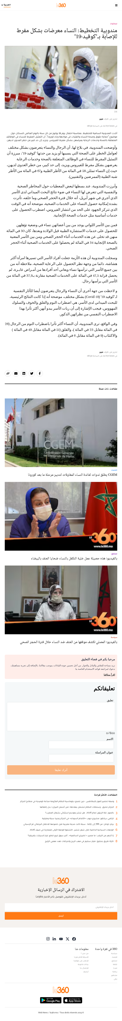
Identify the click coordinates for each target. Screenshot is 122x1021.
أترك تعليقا (61, 770)
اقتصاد (114, 957)
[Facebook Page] (74, 939)
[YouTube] (61, 939)
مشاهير (114, 975)
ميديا (115, 968)
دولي (115, 979)
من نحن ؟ (84, 953)
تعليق (110, 700)
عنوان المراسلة (104, 752)
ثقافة (115, 964)
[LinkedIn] (54, 939)
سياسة (114, 953)
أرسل (61, 916)
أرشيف (85, 971)
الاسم (110, 739)
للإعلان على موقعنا (81, 961)
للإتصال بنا (84, 968)
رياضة (114, 971)
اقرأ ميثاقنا (109, 674)
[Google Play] (50, 1000)
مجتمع (114, 961)
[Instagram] (48, 939)
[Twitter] (67, 939)
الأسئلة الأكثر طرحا (81, 957)
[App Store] (72, 1000)
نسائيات (113, 23)
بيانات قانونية (83, 964)
